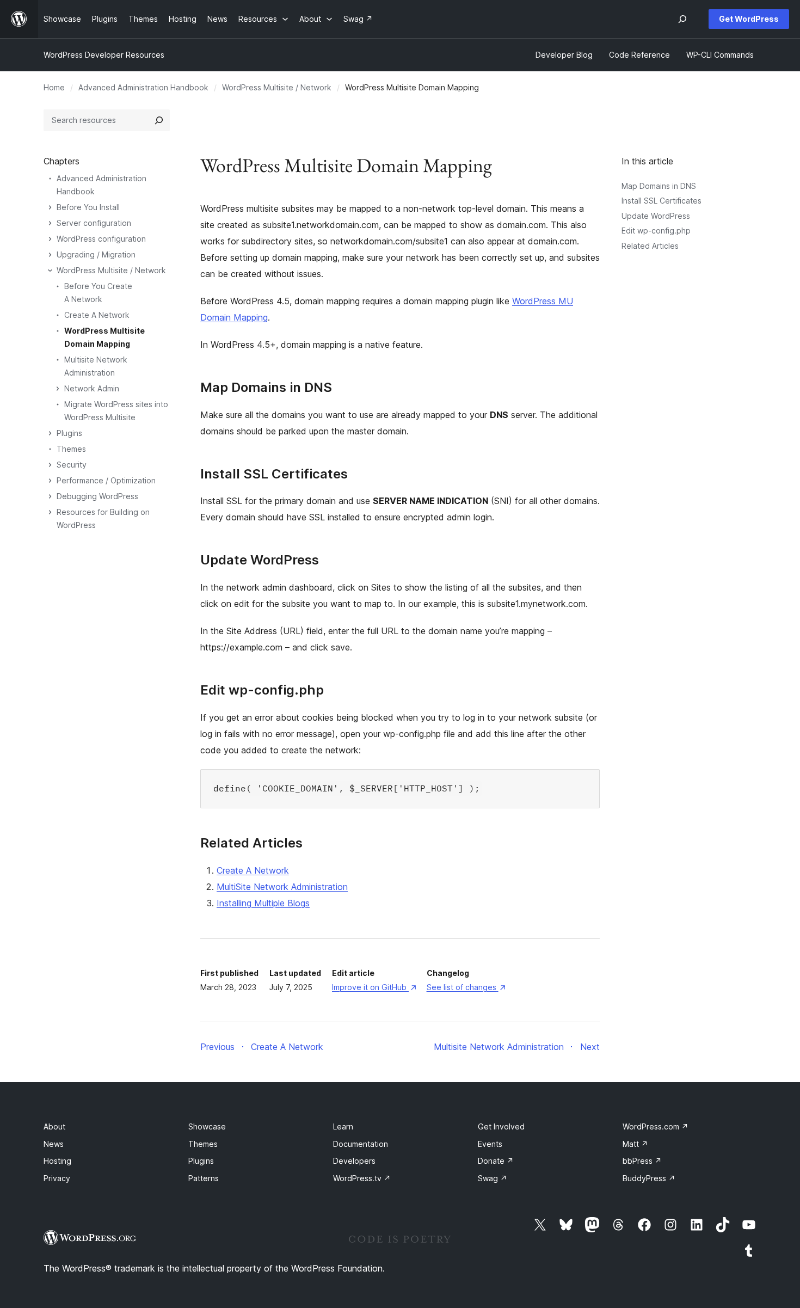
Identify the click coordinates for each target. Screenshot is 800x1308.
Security (72, 464)
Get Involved (501, 1126)
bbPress (642, 1160)
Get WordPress (749, 18)
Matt (635, 1144)
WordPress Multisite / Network (276, 87)
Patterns (203, 1178)
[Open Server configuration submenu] (50, 223)
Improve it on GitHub (374, 987)
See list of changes (466, 987)
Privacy (57, 1178)
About (54, 1126)
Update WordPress (655, 215)
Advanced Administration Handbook (143, 87)
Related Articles (650, 245)
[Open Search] (682, 19)
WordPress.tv (362, 1178)
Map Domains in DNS (658, 186)
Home (54, 87)
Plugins (69, 433)
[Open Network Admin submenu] (57, 388)
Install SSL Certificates (661, 200)
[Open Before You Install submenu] (50, 207)
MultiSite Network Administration (282, 886)
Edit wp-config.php (656, 230)
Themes (71, 448)
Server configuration (94, 223)
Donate (496, 1160)
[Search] (159, 120)
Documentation (360, 1144)
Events (490, 1144)
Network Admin (91, 388)
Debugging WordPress (97, 496)
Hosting (57, 1160)
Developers (354, 1160)
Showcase (207, 1126)
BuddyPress (649, 1178)
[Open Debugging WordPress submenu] (50, 496)
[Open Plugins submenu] (50, 433)
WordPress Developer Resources (104, 54)
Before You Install (88, 207)
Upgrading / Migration (96, 254)
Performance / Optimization (106, 480)
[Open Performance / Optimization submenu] (50, 480)
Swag (492, 1178)
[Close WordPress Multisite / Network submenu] (50, 270)
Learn (343, 1126)
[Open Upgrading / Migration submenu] (50, 254)
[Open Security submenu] (50, 464)
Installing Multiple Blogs (263, 903)
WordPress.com (655, 1126)
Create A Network (253, 870)
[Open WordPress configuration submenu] (50, 238)
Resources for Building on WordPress (103, 518)
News (54, 1144)
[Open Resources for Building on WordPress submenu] (50, 512)
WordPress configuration (101, 238)
